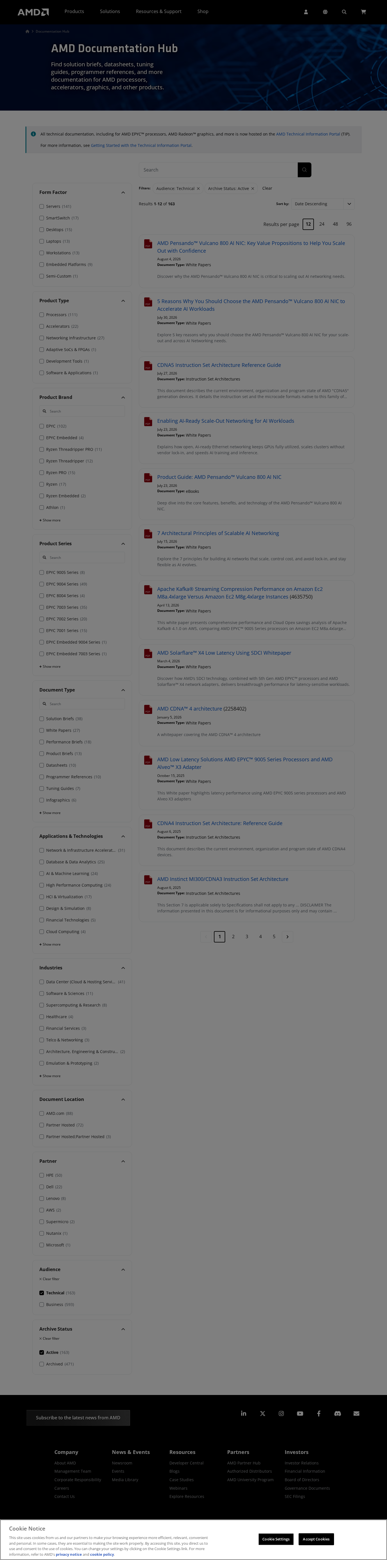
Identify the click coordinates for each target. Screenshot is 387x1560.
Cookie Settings (276, 1539)
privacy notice (69, 1554)
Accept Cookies (316, 1539)
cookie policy (102, 1554)
